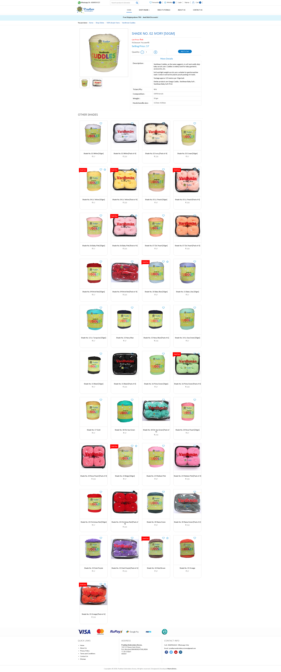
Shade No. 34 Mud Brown (156, 568)
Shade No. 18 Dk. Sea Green (125, 430)
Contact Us (197, 10)
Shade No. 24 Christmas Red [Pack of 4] (125, 523)
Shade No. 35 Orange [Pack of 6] (93, 614)
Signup (187, 2)
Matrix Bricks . (172, 669)
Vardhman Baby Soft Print (163, 84)
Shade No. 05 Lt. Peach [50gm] (156, 199)
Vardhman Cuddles (128, 23)
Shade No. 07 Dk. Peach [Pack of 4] (187, 246)
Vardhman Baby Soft (187, 81)
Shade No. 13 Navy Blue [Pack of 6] (156, 338)
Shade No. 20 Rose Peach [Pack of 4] (93, 476)
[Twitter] (171, 652)
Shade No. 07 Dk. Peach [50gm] (156, 246)
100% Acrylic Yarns (113, 23)
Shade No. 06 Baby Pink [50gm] (93, 246)
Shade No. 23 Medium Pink (156, 476)
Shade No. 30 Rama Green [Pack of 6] (187, 522)
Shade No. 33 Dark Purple (93, 568)
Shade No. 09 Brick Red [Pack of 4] (124, 292)
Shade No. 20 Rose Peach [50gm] (187, 430)
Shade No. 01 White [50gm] (94, 153)
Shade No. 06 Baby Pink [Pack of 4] (125, 246)
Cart (198, 2)
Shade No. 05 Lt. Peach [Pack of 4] (187, 199)
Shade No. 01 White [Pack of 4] (125, 153)
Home (129, 10)
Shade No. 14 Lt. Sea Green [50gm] (187, 338)
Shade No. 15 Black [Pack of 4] (125, 384)
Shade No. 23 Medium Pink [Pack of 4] (187, 476)
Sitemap (83, 659)
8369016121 (172, 645)
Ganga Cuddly (173, 81)
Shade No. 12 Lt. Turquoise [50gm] (93, 338)
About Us (181, 10)
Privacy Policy (84, 651)
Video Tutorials (163, 10)
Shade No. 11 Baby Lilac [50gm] (187, 292)
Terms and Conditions (87, 653)
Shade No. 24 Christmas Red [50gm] (94, 522)
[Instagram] (180, 652)
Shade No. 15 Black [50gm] (93, 384)
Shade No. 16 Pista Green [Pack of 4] (187, 384)
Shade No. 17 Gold (93, 430)
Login (180, 2)
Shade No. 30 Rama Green (156, 522)
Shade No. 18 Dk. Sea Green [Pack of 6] (156, 431)
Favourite (156, 2)
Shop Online (144, 10)
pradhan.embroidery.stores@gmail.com (182, 648)
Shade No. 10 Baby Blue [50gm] (156, 292)
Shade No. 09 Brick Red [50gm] (93, 292)
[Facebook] (166, 652)
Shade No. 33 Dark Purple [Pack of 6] (125, 568)
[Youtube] (175, 652)
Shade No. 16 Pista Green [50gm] (156, 384)
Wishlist (170, 2)
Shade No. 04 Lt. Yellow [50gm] (93, 199)
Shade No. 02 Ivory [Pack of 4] (156, 153)
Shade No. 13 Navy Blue (125, 338)
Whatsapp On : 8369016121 (90, 2)
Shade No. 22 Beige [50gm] (125, 476)
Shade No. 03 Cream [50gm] (187, 153)
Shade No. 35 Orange (187, 568)
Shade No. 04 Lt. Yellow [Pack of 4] (124, 199)
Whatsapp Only (183, 645)
